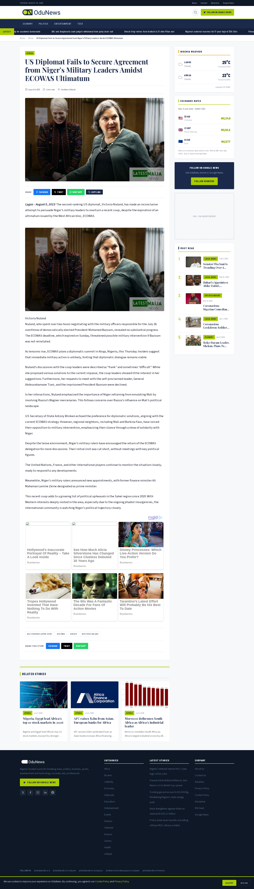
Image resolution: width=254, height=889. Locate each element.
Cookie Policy (202, 795)
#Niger (73, 634)
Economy (28, 23)
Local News (210, 258)
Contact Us (200, 775)
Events (107, 814)
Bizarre (108, 775)
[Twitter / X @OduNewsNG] (23, 793)
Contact (204, 2)
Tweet (60, 192)
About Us (199, 769)
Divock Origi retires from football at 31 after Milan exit (185, 31)
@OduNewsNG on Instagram (91, 870)
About (194, 2)
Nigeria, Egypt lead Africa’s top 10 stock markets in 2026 (43, 720)
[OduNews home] (59, 761)
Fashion (108, 821)
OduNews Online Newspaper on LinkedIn (122, 870)
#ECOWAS (61, 634)
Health (107, 847)
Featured (108, 827)
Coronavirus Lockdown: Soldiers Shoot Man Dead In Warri (215, 329)
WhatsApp (77, 192)
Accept (229, 883)
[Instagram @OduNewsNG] (38, 793)
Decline (244, 883)
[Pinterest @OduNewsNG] (53, 793)
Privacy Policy (202, 788)
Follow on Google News (219, 12)
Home (22, 38)
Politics (43, 23)
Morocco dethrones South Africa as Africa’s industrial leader (144, 722)
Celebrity (108, 782)
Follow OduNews (204, 181)
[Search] (195, 12)
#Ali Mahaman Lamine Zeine (39, 634)
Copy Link (95, 192)
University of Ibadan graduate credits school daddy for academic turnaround (40, 31)
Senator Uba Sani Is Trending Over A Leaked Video (215, 267)
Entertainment (62, 23)
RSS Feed (199, 808)
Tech (80, 23)
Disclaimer (200, 801)
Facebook (43, 192)
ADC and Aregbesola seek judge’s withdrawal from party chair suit (118, 31)
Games (107, 841)
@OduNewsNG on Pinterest (153, 870)
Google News (228, 2)
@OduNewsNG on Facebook (64, 870)
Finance (108, 834)
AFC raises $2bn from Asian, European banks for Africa (94, 720)
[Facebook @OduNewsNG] (30, 793)
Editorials (109, 795)
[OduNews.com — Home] (41, 12)
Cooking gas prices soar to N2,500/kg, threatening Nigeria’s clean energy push (169, 797)
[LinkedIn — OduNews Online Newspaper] (45, 793)
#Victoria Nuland (90, 634)
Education (109, 801)
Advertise (215, 2)
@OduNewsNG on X (42, 870)
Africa (30, 38)
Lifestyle (108, 854)
